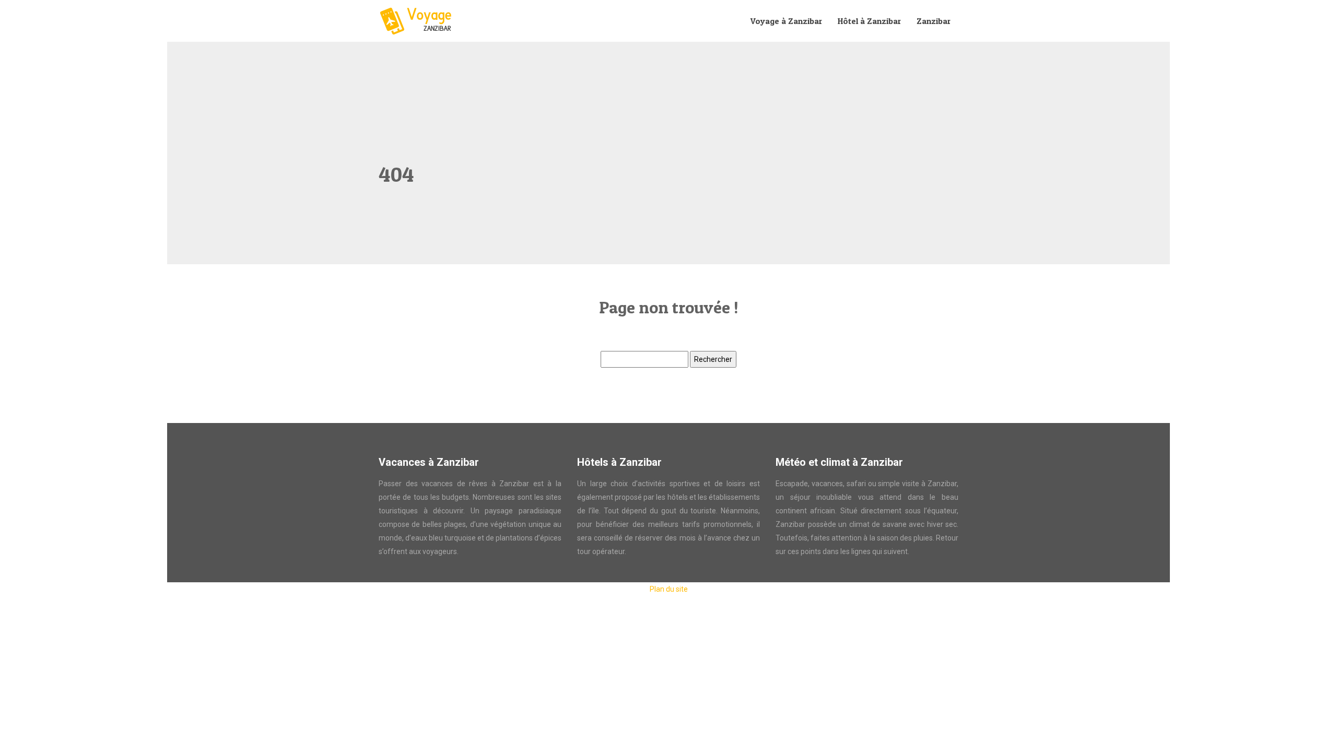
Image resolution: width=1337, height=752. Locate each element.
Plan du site (669, 589)
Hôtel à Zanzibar (869, 21)
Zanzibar (934, 21)
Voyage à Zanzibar (786, 21)
